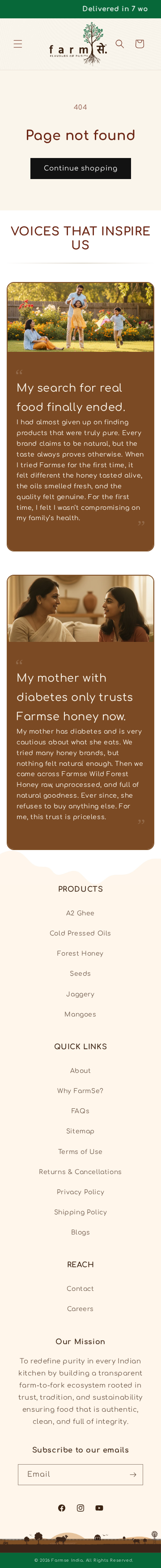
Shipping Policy (80, 1212)
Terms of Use (80, 1152)
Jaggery (80, 994)
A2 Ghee (80, 913)
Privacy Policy (80, 1192)
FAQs (80, 1111)
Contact (80, 1289)
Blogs (80, 1232)
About (80, 1071)
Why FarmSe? (80, 1091)
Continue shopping (81, 168)
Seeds (80, 973)
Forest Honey (80, 953)
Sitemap (80, 1131)
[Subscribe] (133, 1474)
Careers (80, 1309)
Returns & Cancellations (80, 1172)
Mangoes (80, 1014)
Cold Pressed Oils (80, 933)
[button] (18, 44)
